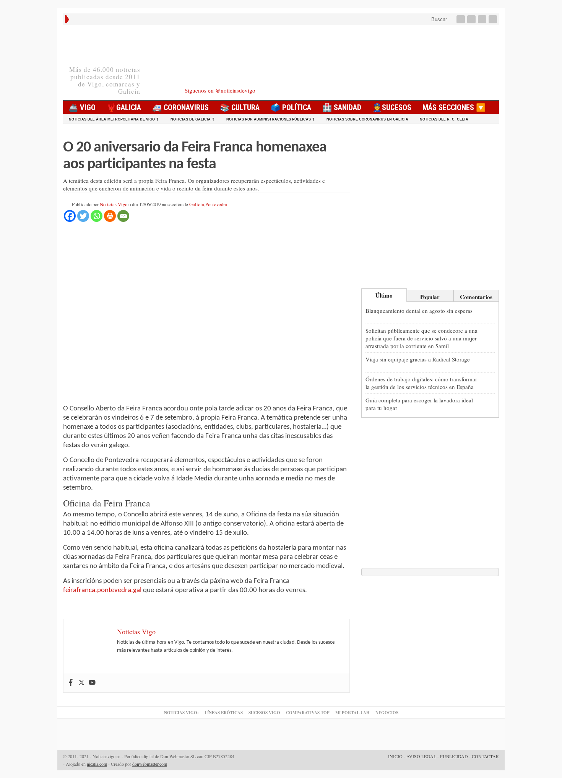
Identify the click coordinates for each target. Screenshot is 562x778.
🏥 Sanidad (341, 107)
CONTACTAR (485, 756)
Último (384, 295)
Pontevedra (216, 204)
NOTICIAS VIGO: (181, 713)
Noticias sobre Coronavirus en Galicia (367, 119)
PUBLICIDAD (454, 756)
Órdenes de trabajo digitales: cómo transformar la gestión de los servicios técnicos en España (421, 383)
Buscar (438, 19)
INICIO (395, 756)
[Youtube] (483, 19)
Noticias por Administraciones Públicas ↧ (270, 119)
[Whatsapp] (96, 216)
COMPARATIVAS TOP (308, 713)
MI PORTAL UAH (352, 713)
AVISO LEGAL (421, 756)
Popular (430, 297)
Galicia (196, 204)
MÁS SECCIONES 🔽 (454, 107)
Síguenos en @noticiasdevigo (220, 90)
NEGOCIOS (386, 713)
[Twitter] (472, 19)
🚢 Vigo (82, 107)
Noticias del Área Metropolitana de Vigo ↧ (114, 119)
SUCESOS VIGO (264, 713)
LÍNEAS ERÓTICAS (224, 713)
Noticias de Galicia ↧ (193, 119)
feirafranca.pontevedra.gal (102, 590)
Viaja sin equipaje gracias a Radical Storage (417, 359)
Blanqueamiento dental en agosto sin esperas (419, 310)
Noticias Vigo (113, 204)
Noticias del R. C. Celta (444, 119)
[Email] (123, 216)
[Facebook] (461, 19)
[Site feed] (493, 19)
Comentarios (476, 297)
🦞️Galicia (124, 107)
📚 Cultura (240, 107)
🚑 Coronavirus (180, 107)
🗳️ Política (291, 107)
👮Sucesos (391, 107)
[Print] (110, 216)
